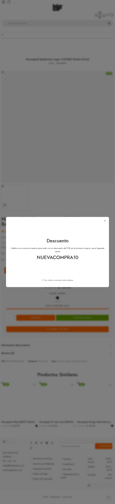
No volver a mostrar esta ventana (58, 279)
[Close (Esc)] (105, 220)
